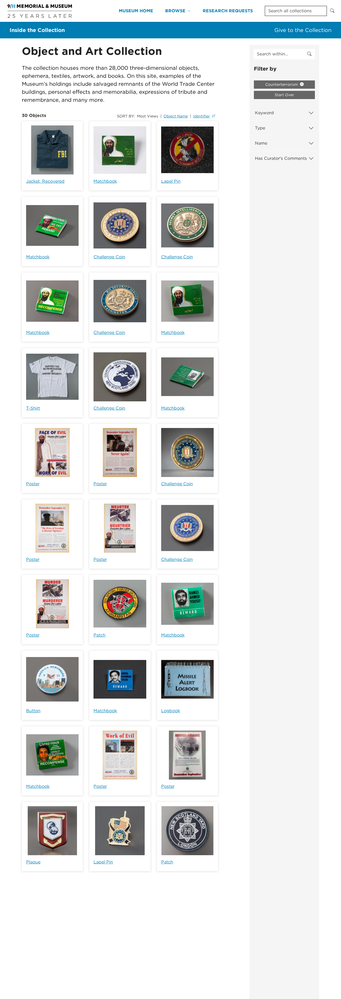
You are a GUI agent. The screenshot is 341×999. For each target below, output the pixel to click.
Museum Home (136, 10)
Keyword (264, 112)
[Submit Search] (332, 11)
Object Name (176, 116)
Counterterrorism (282, 84)
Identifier (201, 116)
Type (260, 128)
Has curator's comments (281, 158)
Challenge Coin (109, 256)
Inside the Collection (37, 30)
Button (33, 710)
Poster (32, 483)
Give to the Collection (302, 30)
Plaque (33, 862)
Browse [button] (175, 10)
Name (261, 143)
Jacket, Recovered (45, 181)
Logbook (170, 710)
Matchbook (105, 181)
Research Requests (228, 10)
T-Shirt (33, 408)
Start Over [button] (284, 95)
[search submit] (309, 54)
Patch (99, 635)
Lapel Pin (171, 181)
